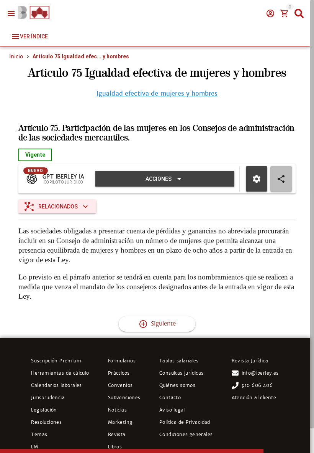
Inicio (16, 56)
